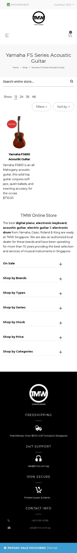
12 (15, 96)
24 (21, 96)
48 (34, 96)
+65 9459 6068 (40, 520)
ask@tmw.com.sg (40, 527)
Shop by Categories (18, 351)
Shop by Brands (14, 278)
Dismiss (52, 548)
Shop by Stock (14, 322)
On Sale (9, 263)
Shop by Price (13, 337)
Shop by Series (14, 307)
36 (27, 96)
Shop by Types (14, 293)
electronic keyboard (51, 223)
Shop (25, 67)
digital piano (25, 223)
